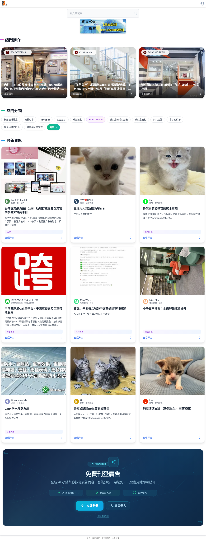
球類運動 (77, 119)
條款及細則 (103, 516)
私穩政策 (115, 538)
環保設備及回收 (12, 127)
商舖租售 (29, 119)
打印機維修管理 (35, 127)
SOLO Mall (96, 119)
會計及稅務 (175, 119)
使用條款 (106, 538)
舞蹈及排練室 (11, 119)
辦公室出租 (140, 119)
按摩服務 (45, 119)
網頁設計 (157, 119)
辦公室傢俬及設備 (119, 119)
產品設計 (61, 119)
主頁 (88, 538)
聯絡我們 (96, 538)
